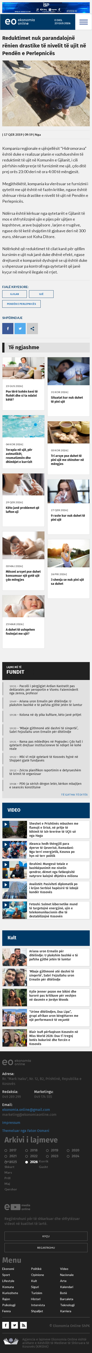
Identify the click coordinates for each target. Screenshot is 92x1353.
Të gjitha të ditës (74, 794)
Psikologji (8, 1305)
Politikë (36, 1268)
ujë (41, 294)
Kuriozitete (10, 1293)
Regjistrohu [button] (46, 1247)
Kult (34, 1280)
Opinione (37, 1274)
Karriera (65, 1311)
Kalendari (66, 1286)
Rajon (6, 1299)
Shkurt (9, 1166)
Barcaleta (66, 1299)
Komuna (8, 1286)
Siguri (35, 1286)
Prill (7, 1178)
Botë (63, 1293)
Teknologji (67, 1305)
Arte (63, 1280)
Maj (7, 1183)
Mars (8, 1172)
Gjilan (14, 294)
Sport (6, 1274)
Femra (6, 1311)
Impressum (11, 1123)
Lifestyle (8, 1280)
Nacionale (67, 1274)
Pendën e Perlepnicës (21, 303)
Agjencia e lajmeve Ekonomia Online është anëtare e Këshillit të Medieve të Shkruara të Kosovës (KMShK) (55, 1343)
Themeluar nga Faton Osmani (25, 1131)
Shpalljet (37, 1311)
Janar (8, 1161)
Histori (35, 1299)
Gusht (43, 1166)
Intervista (38, 1305)
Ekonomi (8, 1268)
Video (64, 1268)
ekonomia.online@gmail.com (26, 1110)
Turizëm (36, 1293)
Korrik (43, 1161)
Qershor (10, 1189)
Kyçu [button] (46, 1236)
